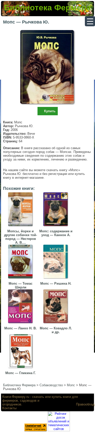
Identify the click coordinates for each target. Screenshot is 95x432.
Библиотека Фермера (47, 7)
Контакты (9, 408)
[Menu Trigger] (90, 21)
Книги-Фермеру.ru (15, 397)
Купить (49, 111)
